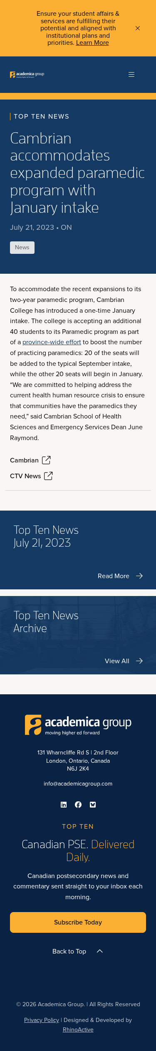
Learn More (92, 42)
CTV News (25, 476)
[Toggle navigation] (131, 74)
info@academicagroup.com (78, 783)
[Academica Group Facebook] (78, 804)
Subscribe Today (78, 922)
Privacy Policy (41, 1020)
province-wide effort (51, 342)
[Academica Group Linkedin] (63, 804)
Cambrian (24, 460)
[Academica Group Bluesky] (93, 804)
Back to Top (69, 951)
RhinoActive (78, 1029)
